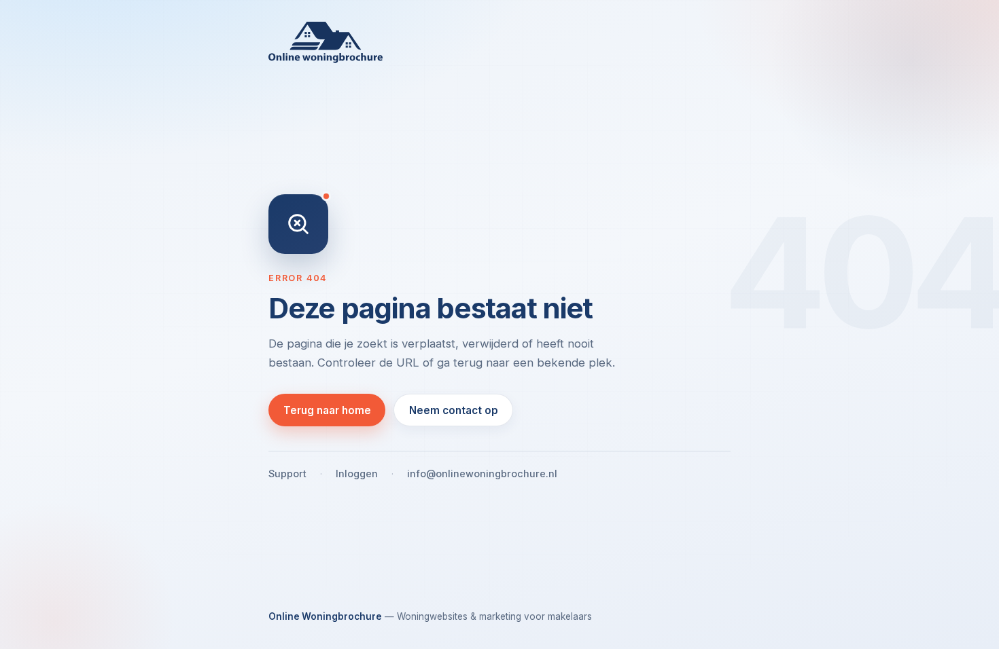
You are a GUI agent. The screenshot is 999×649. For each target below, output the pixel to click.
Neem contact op (453, 410)
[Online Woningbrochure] (499, 42)
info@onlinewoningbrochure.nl (482, 473)
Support (287, 473)
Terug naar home (327, 410)
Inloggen (357, 473)
